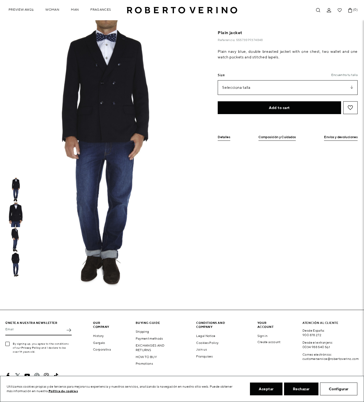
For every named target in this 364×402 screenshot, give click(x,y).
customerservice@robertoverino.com (330, 359)
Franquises (204, 356)
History (98, 336)
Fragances (100, 9)
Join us (201, 349)
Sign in (262, 336)
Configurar (339, 389)
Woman (52, 9)
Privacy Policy (31, 347)
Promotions (144, 363)
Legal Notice (205, 336)
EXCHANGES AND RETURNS (150, 347)
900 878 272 (311, 335)
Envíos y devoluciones (341, 137)
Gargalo (99, 343)
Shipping (142, 331)
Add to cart (279, 108)
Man (75, 9)
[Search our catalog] (318, 10)
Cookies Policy (207, 343)
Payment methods (149, 338)
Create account (269, 342)
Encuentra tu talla (344, 75)
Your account (265, 324)
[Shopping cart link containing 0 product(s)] (350, 10)
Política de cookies (63, 391)
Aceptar (266, 389)
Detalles (224, 137)
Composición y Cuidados (277, 137)
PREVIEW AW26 (21, 9)
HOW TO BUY (146, 357)
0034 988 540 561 (316, 347)
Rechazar (301, 389)
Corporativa (102, 349)
